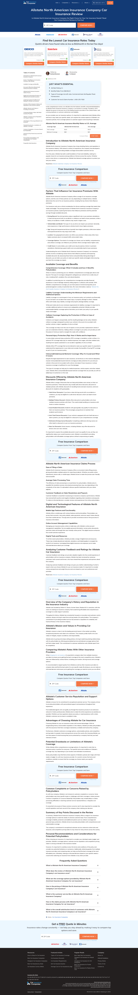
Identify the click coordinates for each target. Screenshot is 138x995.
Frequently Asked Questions (29, 143)
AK (30, 977)
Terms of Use (91, 28)
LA (58, 977)
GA (48, 977)
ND (87, 977)
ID (50, 977)
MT (75, 977)
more (25, 57)
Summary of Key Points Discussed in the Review (32, 134)
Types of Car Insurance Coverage (60, 955)
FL (46, 977)
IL (51, 977)
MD (62, 977)
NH (79, 977)
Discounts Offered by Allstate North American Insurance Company (31, 88)
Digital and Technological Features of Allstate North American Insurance (32, 96)
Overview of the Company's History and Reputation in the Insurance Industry (32, 104)
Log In (110, 3)
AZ (34, 977)
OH (91, 977)
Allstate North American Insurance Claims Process (31, 92)
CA (36, 977)
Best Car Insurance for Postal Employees (82, 965)
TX (105, 977)
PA (95, 977)
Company (101, 952)
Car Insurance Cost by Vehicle (35, 966)
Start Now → (95, 136)
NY (83, 977)
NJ (81, 977)
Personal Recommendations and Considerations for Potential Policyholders (31, 139)
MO (73, 977)
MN (68, 977)
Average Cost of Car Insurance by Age (61, 966)
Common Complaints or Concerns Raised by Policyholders (33, 130)
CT (40, 977)
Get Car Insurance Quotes (58, 964)
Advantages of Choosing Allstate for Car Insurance (32, 121)
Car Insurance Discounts (57, 958)
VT (109, 977)
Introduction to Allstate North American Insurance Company (32, 76)
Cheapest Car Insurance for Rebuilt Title (84, 958)
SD (101, 977)
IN (52, 977)
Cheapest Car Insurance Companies (37, 961)
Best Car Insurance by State (35, 964)
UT (107, 977)
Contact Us (101, 966)
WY (37, 979)
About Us (100, 955)
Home (49, 917)
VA (28, 979)
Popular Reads (79, 952)
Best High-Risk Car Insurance (82, 955)
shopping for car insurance (57, 655)
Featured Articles (56, 952)
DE (42, 977)
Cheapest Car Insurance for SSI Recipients (83, 961)
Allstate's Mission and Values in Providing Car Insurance (30, 109)
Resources (75, 2)
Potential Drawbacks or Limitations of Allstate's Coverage (32, 126)
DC (44, 977)
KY (56, 977)
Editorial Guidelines (103, 958)
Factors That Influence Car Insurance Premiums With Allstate (31, 80)
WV (33, 979)
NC (85, 977)
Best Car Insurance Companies (36, 958)
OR (93, 977)
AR (32, 977)
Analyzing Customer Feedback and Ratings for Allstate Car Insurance (31, 100)
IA (54, 977)
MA (64, 977)
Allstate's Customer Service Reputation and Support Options (32, 117)
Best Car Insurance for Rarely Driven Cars (84, 968)
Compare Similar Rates (34, 63)
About (86, 2)
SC (99, 977)
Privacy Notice (102, 961)
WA (89, 977)
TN (103, 977)
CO (38, 977)
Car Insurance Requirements (59, 961)
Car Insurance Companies (60, 917)
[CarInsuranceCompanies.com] (29, 2)
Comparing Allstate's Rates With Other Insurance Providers (32, 113)
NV (77, 977)
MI (66, 977)
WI (35, 979)
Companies (65, 2)
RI (97, 977)
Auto (57, 2)
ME (60, 977)
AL (28, 977)
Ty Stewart (73, 74)
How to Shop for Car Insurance (36, 955)
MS (70, 977)
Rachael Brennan (55, 74)
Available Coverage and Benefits (31, 84)
